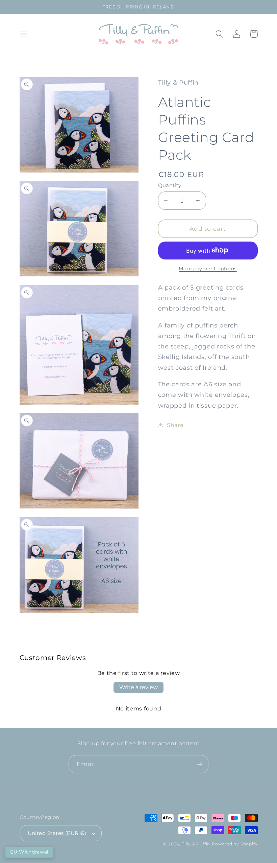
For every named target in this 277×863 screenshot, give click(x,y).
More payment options (208, 268)
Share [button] (175, 425)
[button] (23, 34)
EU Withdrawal (29, 852)
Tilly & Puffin (196, 844)
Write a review (138, 687)
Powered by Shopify (235, 844)
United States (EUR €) (57, 833)
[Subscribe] (199, 764)
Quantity (169, 185)
